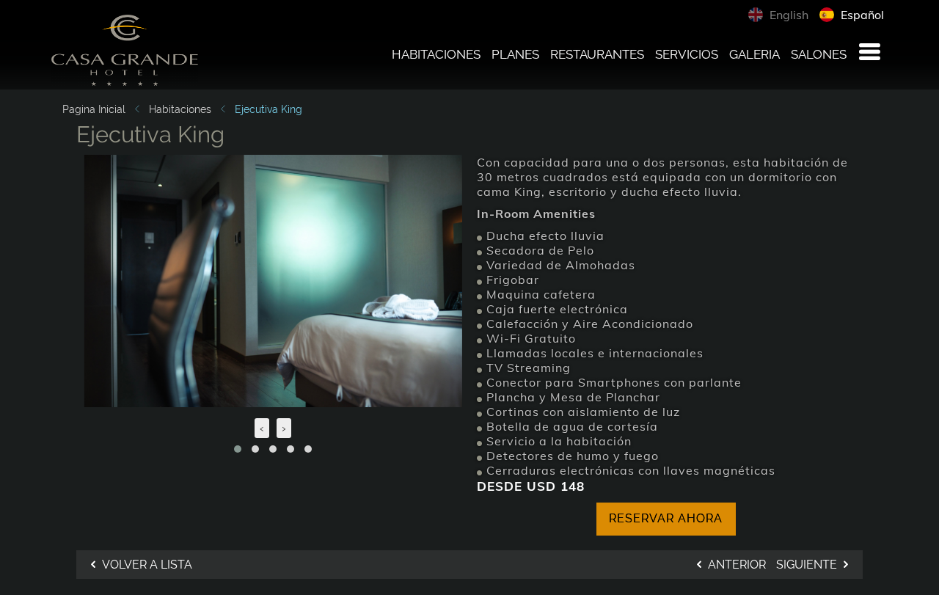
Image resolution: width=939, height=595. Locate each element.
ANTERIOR (735, 565)
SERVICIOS (686, 54)
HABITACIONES (436, 54)
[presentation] (262, 428)
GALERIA (754, 54)
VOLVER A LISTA (145, 565)
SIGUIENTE (808, 565)
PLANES (515, 54)
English (787, 14)
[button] (237, 449)
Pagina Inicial (93, 109)
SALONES (819, 54)
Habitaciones (180, 109)
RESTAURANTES (597, 54)
